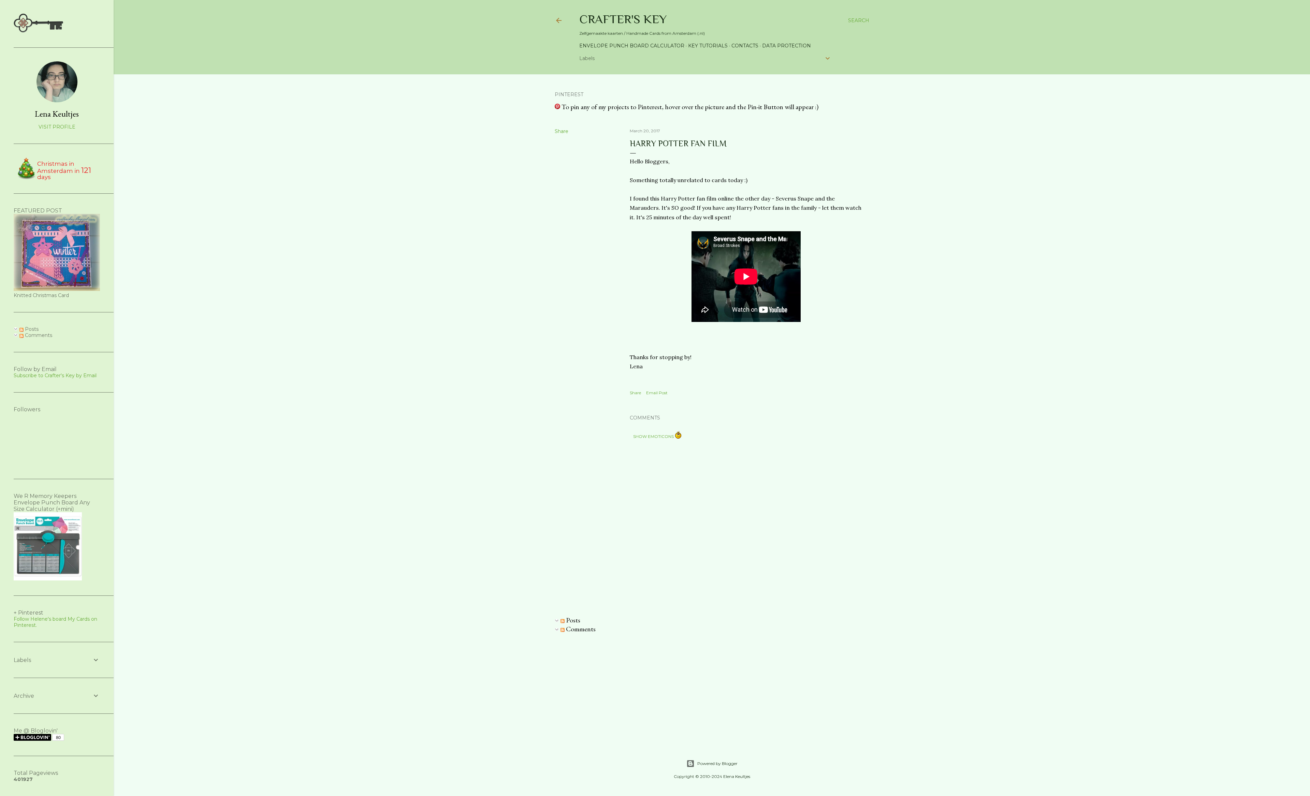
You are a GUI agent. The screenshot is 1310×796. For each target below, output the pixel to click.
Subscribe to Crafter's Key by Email (55, 375)
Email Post (657, 392)
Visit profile (57, 127)
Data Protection (786, 46)
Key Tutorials (708, 46)
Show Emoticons (654, 436)
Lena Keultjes (57, 113)
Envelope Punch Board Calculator (631, 46)
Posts (572, 620)
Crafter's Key (623, 19)
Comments (580, 628)
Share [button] (561, 131)
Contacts (744, 46)
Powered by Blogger (717, 763)
